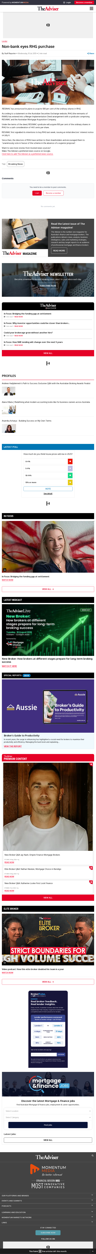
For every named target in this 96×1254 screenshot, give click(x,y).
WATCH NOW (7, 580)
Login (68, 2)
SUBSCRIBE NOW (48, 286)
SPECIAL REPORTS (16, 675)
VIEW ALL (48, 353)
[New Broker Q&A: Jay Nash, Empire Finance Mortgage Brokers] (48, 807)
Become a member (84, 2)
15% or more (31, 482)
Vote (48, 489)
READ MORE (59, 250)
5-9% (28, 468)
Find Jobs (48, 1125)
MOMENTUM (20, 2)
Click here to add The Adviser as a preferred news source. (27, 154)
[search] (93, 1155)
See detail (48, 493)
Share (91, 53)
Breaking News (15, 164)
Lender (4, 41)
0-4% (28, 461)
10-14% (29, 475)
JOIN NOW (61, 1054)
